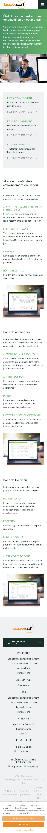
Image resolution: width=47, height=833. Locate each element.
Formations (23, 685)
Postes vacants (23, 728)
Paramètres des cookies (23, 830)
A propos (23, 718)
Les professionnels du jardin (23, 663)
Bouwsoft (27, 776)
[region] (23, 817)
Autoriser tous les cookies (23, 818)
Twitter (31, 740)
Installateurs (23, 672)
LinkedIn (26, 740)
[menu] (42, 4)
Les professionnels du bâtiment (23, 658)
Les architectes (23, 707)
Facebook (16, 740)
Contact (23, 733)
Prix (23, 692)
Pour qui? (23, 653)
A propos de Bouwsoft (23, 724)
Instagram (21, 740)
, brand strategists (23, 801)
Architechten (23, 668)
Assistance (23, 680)
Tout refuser (23, 824)
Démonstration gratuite (15, 642)
